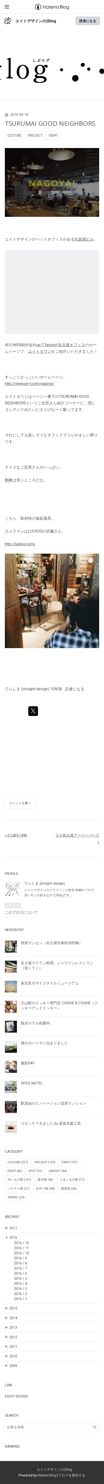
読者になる (87, 21)
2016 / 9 (20, 1258)
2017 (13, 1228)
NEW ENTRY (14, 930)
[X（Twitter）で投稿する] (33, 711)
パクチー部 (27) (18, 1188)
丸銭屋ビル (84, 239)
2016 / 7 (20, 1268)
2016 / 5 (20, 1278)
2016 (13, 1237)
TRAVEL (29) (16, 1197)
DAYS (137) (69, 1162)
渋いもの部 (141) (19, 1179)
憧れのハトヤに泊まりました (44, 1043)
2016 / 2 (20, 1294)
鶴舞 (9, 480)
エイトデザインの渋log (35, 20)
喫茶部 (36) (69, 1188)
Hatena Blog (46, 1475)
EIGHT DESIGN (16, 1396)
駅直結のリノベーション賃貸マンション (53, 1103)
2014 (13, 1318)
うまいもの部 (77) (72, 1179)
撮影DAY (28, 1063)
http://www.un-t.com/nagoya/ (29, 383)
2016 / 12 (21, 1243)
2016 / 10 (21, 1253)
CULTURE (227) (17, 1162)
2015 (13, 1308)
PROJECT (35, 135)
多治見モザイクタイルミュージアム (50, 983)
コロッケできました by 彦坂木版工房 (51, 1123)
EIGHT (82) (14, 1171)
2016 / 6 (20, 1273)
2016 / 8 (20, 1263)
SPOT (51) (35, 1171)
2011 (13, 1346)
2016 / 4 (20, 1283)
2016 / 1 (20, 1299)
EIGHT (53, 135)
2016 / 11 (21, 1248)
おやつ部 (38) (45, 1188)
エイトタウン (39, 351)
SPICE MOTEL (32, 1083)
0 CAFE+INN (16, 835)
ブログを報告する (71, 1475)
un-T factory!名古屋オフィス (61, 345)
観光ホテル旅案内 (35, 1023)
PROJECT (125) (45, 1162)
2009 (13, 1366)
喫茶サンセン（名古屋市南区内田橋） (51, 943)
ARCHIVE (12, 1217)
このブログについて (21, 912)
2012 (13, 1337)
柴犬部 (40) (45, 1179)
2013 (13, 1327)
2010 (13, 1356)
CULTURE (14, 135)
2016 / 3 (20, 1289)
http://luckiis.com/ (20, 544)
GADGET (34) (58, 1171)
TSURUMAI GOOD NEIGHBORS (50, 123)
